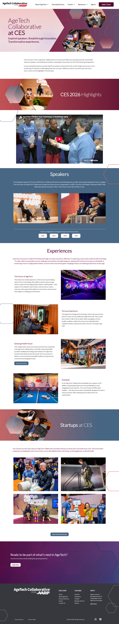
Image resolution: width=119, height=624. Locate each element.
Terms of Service (19, 619)
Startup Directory (58, 4)
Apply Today (106, 4)
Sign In (93, 4)
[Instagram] (95, 619)
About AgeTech (40, 4)
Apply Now (93, 604)
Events (70, 4)
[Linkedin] (100, 619)
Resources (82, 4)
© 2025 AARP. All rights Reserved (75, 619)
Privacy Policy (32, 619)
